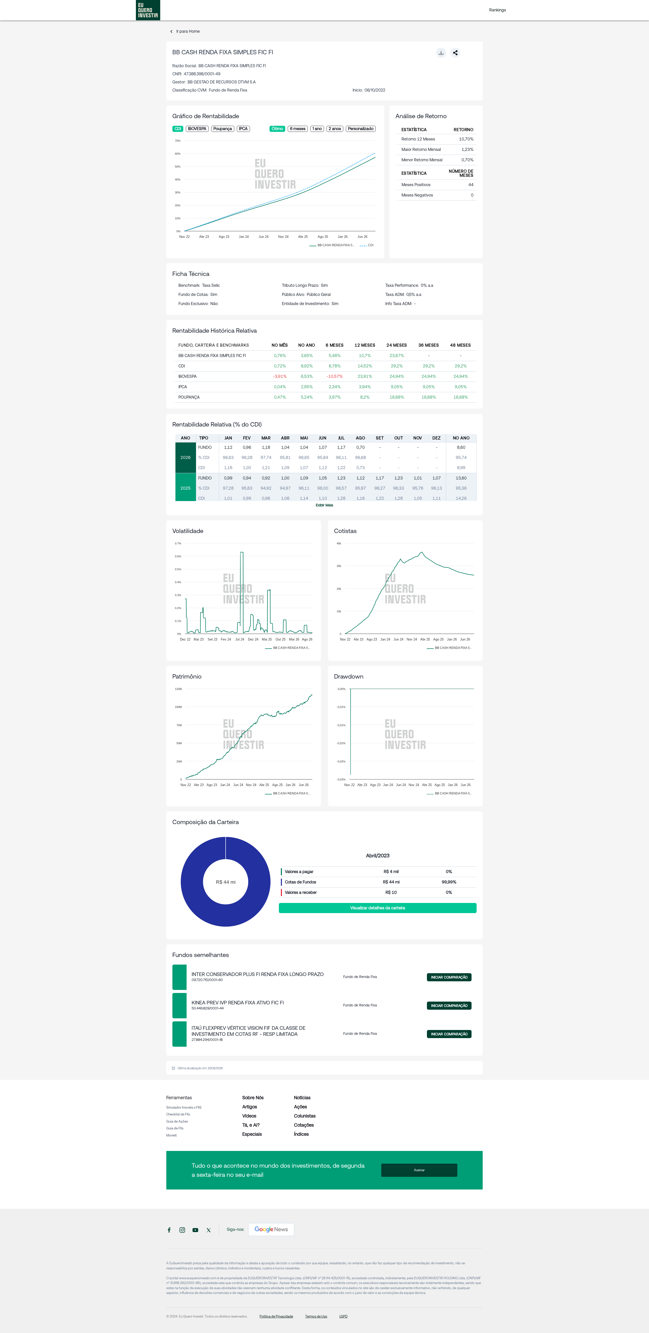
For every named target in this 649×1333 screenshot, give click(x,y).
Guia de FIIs (174, 1128)
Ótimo (277, 128)
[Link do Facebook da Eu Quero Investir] (169, 1229)
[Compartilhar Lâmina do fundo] (455, 53)
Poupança (222, 128)
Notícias (302, 1097)
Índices (301, 1134)
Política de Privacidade (276, 1316)
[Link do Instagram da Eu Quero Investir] (182, 1229)
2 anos (335, 128)
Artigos (249, 1106)
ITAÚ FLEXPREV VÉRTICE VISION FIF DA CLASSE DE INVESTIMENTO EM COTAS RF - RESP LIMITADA (248, 1031)
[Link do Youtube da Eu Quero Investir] (195, 1229)
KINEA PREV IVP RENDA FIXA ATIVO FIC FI (238, 1003)
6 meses (297, 128)
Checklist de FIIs (178, 1114)
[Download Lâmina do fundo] (441, 53)
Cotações (304, 1125)
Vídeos (249, 1115)
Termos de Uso (316, 1316)
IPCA (243, 128)
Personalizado (360, 128)
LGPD (343, 1316)
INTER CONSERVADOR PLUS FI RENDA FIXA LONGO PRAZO (258, 974)
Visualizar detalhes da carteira (377, 907)
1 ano (317, 128)
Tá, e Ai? (251, 1125)
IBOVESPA (197, 128)
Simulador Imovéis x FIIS (184, 1107)
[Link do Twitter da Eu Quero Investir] (208, 1229)
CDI (178, 128)
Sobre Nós (253, 1097)
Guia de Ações (177, 1121)
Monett (171, 1135)
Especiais (252, 1134)
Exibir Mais (324, 505)
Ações (300, 1106)
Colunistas (305, 1115)
